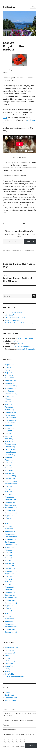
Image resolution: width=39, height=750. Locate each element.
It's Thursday (10, 661)
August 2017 (9, 605)
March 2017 (9, 619)
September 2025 (11, 394)
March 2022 (9, 497)
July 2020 (8, 550)
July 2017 (8, 608)
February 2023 (10, 476)
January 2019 (10, 568)
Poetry (7, 669)
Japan (5, 117)
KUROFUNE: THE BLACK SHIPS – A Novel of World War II (19, 715)
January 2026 (10, 383)
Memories (8, 666)
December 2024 (11, 418)
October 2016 (10, 629)
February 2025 (10, 412)
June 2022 (8, 489)
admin (8, 250)
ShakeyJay (9, 7)
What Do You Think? (12, 320)
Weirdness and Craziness (14, 677)
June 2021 (8, 521)
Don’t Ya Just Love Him (13, 312)
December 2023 (11, 449)
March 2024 (9, 441)
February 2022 (10, 500)
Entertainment (10, 650)
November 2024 (11, 420)
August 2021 (9, 515)
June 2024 (8, 433)
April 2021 (8, 526)
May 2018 (8, 582)
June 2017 (8, 611)
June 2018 (8, 579)
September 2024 (11, 425)
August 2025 (9, 396)
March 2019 (9, 563)
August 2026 (9, 365)
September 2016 (11, 632)
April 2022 (9, 494)
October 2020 (10, 542)
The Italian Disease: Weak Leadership (19, 323)
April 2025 (9, 407)
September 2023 (11, 457)
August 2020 (9, 547)
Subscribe (30, 241)
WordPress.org (10, 700)
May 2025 (8, 404)
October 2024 (10, 423)
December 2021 (10, 505)
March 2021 (9, 529)
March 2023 (9, 473)
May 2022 (8, 492)
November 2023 (11, 452)
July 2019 (8, 553)
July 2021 (8, 518)
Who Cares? (9, 315)
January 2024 (10, 447)
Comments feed (11, 698)
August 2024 (9, 428)
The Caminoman (9, 730)
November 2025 (11, 388)
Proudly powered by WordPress (20, 746)
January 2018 (10, 592)
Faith (26, 250)
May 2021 (8, 523)
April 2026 (9, 375)
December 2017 (10, 595)
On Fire (15, 341)
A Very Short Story (12, 648)
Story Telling (10, 674)
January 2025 (10, 415)
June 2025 (8, 402)
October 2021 (10, 510)
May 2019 (8, 558)
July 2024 (8, 431)
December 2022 (11, 481)
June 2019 (8, 555)
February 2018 (10, 590)
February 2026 (10, 380)
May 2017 (8, 613)
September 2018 (11, 571)
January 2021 (10, 534)
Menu (33, 7)
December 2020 (11, 537)
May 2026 (8, 373)
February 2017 (10, 621)
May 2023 (8, 468)
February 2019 (10, 566)
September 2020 (11, 545)
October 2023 (10, 455)
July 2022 (8, 486)
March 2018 (9, 587)
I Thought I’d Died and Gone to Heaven (18, 720)
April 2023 (9, 470)
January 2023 (10, 478)
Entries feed (9, 695)
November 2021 (11, 508)
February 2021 (10, 531)
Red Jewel (7, 725)
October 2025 (10, 391)
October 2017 (10, 600)
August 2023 (9, 460)
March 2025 (9, 410)
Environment (10, 653)
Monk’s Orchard (9, 709)
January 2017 (9, 624)
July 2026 (8, 367)
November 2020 (11, 539)
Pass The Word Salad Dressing (16, 318)
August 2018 (9, 574)
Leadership (9, 663)
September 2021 (11, 513)
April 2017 (8, 616)
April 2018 (8, 584)
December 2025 (11, 386)
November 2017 (11, 598)
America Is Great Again (21, 346)
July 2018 (8, 576)
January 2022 (10, 502)
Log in (7, 692)
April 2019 (8, 560)
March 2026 (9, 378)
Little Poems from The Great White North (18, 734)
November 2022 (11, 484)
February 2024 (10, 444)
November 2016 (11, 627)
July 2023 (8, 463)
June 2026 (9, 370)
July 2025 (8, 399)
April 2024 (9, 439)
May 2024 (8, 436)
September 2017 (11, 603)
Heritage (31, 250)
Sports (7, 671)
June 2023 (8, 465)
